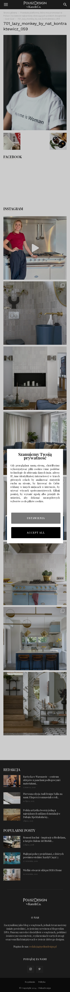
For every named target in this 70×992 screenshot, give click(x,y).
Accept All (36, 532)
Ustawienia (36, 518)
